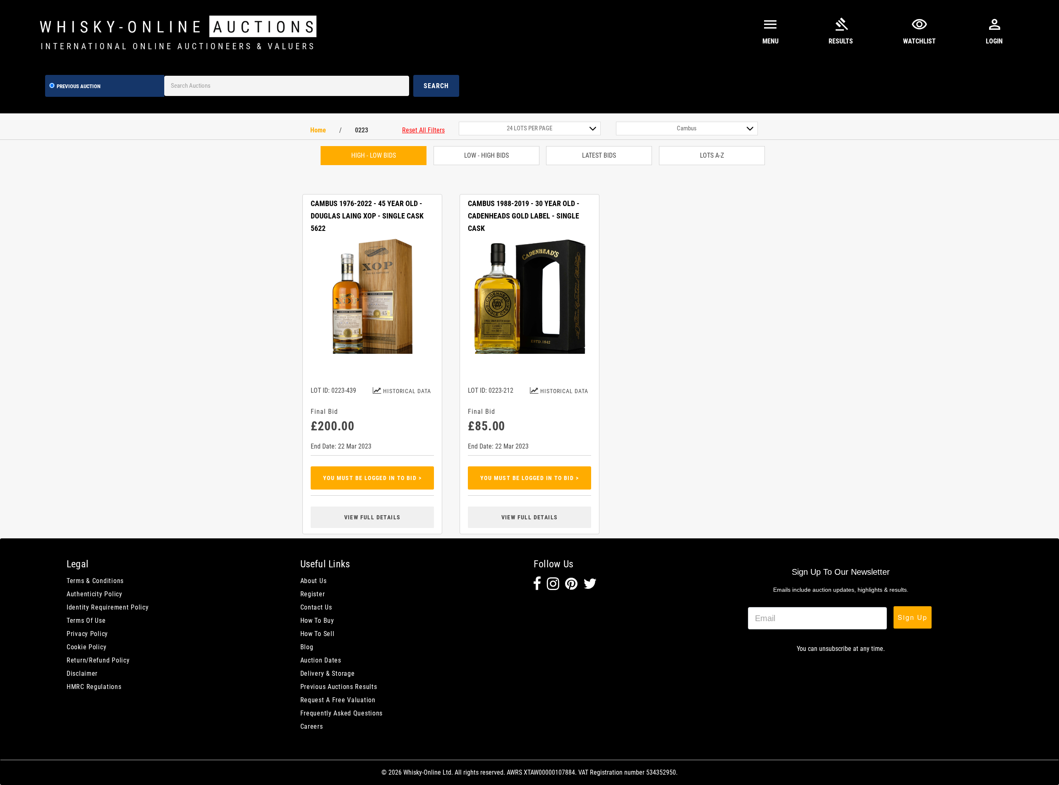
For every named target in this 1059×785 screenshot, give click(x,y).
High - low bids (373, 155)
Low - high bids (486, 155)
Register (312, 594)
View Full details (372, 517)
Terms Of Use (86, 620)
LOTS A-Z (712, 155)
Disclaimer (82, 673)
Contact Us (316, 607)
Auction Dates (320, 660)
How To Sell (317, 634)
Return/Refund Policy (98, 660)
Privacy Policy (87, 634)
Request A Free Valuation (338, 700)
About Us (313, 581)
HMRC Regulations (94, 687)
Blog (307, 647)
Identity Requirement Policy (108, 607)
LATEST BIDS (599, 155)
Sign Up (912, 617)
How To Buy (317, 620)
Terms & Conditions (95, 581)
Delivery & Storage (327, 673)
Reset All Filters (423, 130)
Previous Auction (79, 86)
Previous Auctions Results (338, 687)
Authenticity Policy (94, 594)
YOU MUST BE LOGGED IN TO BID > (372, 478)
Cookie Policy (86, 647)
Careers (311, 726)
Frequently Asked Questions (341, 713)
